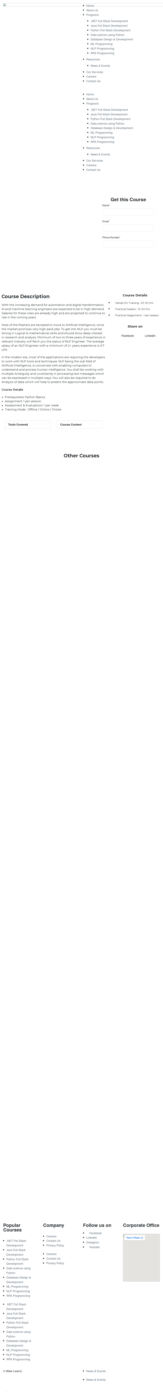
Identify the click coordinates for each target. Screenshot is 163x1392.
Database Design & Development (112, 39)
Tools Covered (18, 424)
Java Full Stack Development (109, 25)
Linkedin (91, 1237)
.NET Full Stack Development (109, 21)
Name (106, 205)
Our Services (94, 72)
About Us (92, 10)
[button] (121, 89)
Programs (92, 15)
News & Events (100, 65)
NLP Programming (102, 48)
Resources (93, 59)
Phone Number (111, 237)
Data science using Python (107, 35)
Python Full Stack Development (110, 30)
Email (106, 221)
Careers (91, 76)
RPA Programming (102, 53)
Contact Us (93, 81)
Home (90, 5)
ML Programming (102, 44)
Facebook (95, 1233)
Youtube (94, 1247)
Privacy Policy (55, 1245)
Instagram (92, 1242)
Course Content (71, 424)
